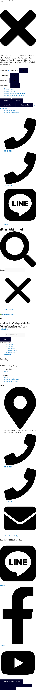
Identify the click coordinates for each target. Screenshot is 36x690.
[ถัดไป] (12, 688)
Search (2, 270)
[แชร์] (20, 685)
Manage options (9, 89)
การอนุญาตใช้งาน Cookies (12, 681)
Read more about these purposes (14, 95)
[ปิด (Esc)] (28, 685)
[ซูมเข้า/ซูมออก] (4, 685)
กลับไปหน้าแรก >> (5, 329)
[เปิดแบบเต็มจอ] (12, 685)
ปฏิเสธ (18, 100)
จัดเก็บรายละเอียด (24, 105)
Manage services (9, 91)
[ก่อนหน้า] (4, 688)
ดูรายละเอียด (7, 105)
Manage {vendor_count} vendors (14, 93)
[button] (18, 28)
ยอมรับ (6, 100)
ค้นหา (5, 339)
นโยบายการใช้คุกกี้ (10, 110)
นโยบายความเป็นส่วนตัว (11, 112)
